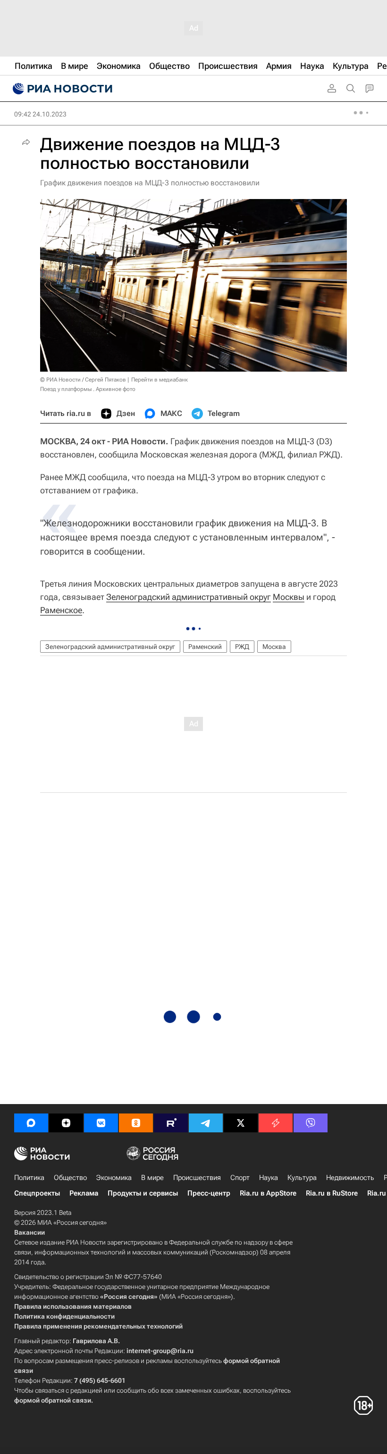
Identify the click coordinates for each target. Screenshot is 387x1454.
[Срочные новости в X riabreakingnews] (276, 1122)
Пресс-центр (208, 1193)
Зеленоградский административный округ (188, 597)
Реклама (83, 1193)
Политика (29, 1177)
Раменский (205, 646)
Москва (274, 646)
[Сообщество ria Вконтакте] (101, 1122)
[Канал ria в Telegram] (206, 1122)
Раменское (61, 610)
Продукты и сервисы (143, 1193)
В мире (152, 1177)
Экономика (114, 1177)
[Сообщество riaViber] (311, 1122)
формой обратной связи (52, 1400)
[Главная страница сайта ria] (61, 88)
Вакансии (29, 1232)
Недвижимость (350, 1177)
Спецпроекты (37, 1193)
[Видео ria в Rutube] (171, 1122)
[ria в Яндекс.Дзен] (66, 1122)
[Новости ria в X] (241, 1122)
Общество (70, 1177)
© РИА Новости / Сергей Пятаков (83, 379)
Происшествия (197, 1177)
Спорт (240, 1177)
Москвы (288, 597)
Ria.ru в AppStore (268, 1193)
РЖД (242, 646)
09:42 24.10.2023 (40, 114)
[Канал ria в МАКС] (31, 1122)
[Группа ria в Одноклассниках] (136, 1122)
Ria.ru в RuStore (332, 1193)
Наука (268, 1177)
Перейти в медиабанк (159, 379)
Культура (302, 1177)
